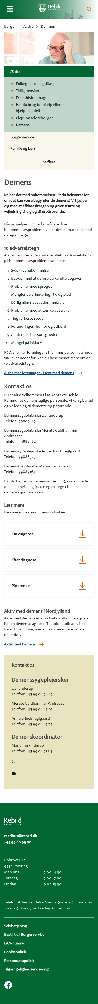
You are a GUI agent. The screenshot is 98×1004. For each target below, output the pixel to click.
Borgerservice (22, 137)
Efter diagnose (24, 560)
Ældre (28, 27)
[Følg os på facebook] (8, 985)
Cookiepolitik (15, 952)
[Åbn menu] (10, 9)
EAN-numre (14, 943)
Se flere (49, 162)
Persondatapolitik (19, 961)
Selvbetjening (15, 926)
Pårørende (21, 586)
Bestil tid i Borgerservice (24, 935)
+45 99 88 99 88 (17, 842)
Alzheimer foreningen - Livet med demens (39, 373)
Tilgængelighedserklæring (26, 969)
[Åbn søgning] (89, 9)
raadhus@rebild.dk (20, 836)
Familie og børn (23, 149)
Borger (10, 27)
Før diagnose (23, 534)
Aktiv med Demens (20, 644)
